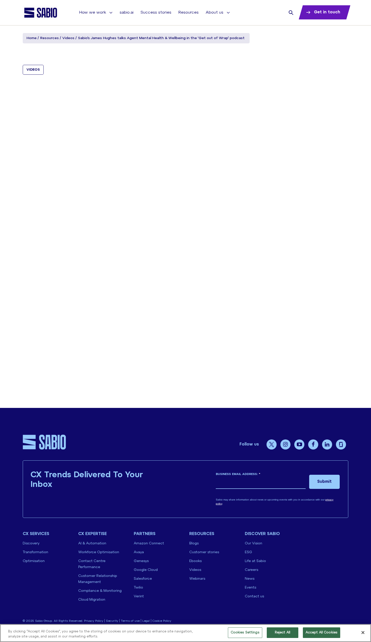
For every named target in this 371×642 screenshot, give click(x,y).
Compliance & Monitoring (100, 591)
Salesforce (143, 578)
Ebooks (195, 561)
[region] (185, 633)
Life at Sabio (255, 561)
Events (250, 587)
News (249, 578)
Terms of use (130, 621)
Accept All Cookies (321, 632)
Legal (146, 621)
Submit (324, 482)
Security (112, 621)
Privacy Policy (93, 621)
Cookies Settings (245, 632)
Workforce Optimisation (98, 552)
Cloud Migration (91, 599)
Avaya (139, 552)
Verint (139, 596)
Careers (251, 570)
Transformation (35, 552)
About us (214, 12)
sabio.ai (127, 12)
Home (31, 38)
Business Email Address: (238, 474)
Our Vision (253, 543)
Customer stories (204, 552)
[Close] (362, 632)
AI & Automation (92, 543)
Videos (68, 38)
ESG (248, 552)
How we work (92, 12)
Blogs (194, 543)
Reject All (282, 632)
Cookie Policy (161, 621)
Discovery (31, 543)
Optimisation (34, 561)
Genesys (141, 561)
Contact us (254, 596)
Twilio (138, 587)
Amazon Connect (149, 543)
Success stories (156, 12)
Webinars (197, 578)
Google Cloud (146, 570)
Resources (188, 12)
